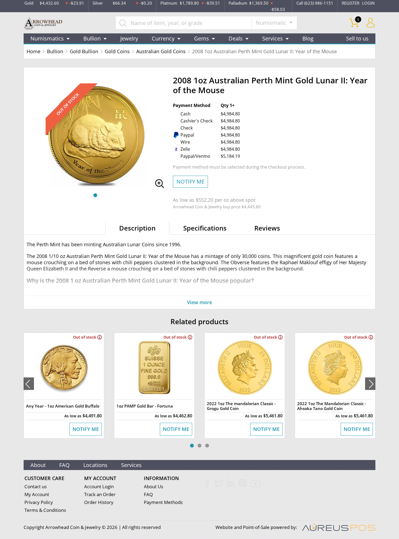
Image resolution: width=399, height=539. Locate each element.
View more (199, 302)
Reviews (267, 227)
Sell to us (357, 38)
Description (137, 227)
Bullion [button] (92, 38)
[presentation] (29, 383)
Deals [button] (236, 38)
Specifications (205, 227)
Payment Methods (163, 502)
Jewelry (129, 38)
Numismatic (272, 22)
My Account (36, 494)
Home (33, 51)
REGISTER (350, 3)
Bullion (55, 51)
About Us (153, 486)
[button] (95, 195)
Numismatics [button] (47, 38)
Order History (98, 502)
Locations (95, 465)
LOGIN (368, 3)
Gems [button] (201, 38)
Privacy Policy (38, 502)
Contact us (35, 486)
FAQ (64, 465)
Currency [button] (163, 38)
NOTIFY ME (190, 181)
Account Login (99, 486)
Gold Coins (117, 51)
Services (131, 465)
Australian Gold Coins (161, 51)
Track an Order (100, 494)
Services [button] (272, 38)
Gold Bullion (84, 51)
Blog (308, 38)
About (38, 465)
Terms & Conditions (45, 510)
